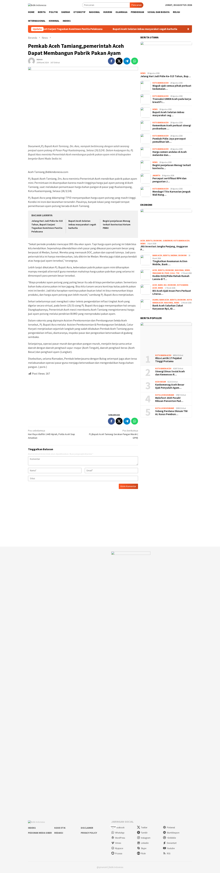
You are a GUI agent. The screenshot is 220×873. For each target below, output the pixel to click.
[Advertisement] (83, 393)
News (143, 73)
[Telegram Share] (126, 61)
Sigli (172, 273)
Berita (149, 240)
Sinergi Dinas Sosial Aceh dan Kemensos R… (170, 373)
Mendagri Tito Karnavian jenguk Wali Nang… (171, 193)
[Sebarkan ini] (111, 61)
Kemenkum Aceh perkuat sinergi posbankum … (171, 127)
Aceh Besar (160, 382)
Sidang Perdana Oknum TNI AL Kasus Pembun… (171, 413)
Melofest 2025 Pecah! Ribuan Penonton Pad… (169, 399)
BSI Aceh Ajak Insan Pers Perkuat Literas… (171, 292)
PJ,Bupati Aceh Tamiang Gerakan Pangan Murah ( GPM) (113, 434)
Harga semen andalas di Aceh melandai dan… (169, 153)
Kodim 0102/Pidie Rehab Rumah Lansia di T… (170, 277)
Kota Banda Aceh (160, 83)
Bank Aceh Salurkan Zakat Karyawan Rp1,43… (167, 307)
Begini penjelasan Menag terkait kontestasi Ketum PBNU (116, 224)
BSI (165, 285)
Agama (155, 300)
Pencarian (136, 5)
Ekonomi (157, 240)
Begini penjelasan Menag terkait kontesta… (171, 167)
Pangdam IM (158, 273)
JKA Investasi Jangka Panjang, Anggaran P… (164, 248)
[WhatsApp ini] (134, 61)
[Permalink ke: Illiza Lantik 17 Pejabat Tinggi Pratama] (166, 337)
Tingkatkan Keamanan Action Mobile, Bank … (169, 263)
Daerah (173, 255)
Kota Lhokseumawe (164, 395)
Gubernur (168, 240)
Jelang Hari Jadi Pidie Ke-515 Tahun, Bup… (165, 76)
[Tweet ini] (119, 61)
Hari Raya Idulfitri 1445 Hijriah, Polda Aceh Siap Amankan (51, 434)
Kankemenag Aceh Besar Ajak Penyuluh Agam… (169, 386)
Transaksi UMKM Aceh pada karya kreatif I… (171, 100)
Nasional (179, 270)
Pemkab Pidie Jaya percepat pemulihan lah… (169, 140)
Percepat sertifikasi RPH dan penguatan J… (169, 180)
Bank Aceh (157, 255)
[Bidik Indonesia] (37, 4)
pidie (166, 273)
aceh (142, 240)
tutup (113, 826)
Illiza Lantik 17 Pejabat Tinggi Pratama (168, 360)
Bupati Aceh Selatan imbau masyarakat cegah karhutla (130, 29)
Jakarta (156, 175)
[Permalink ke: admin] (31, 60)
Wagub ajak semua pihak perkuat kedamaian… (171, 87)
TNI (177, 273)
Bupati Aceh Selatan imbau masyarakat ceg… (168, 114)
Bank (160, 285)
